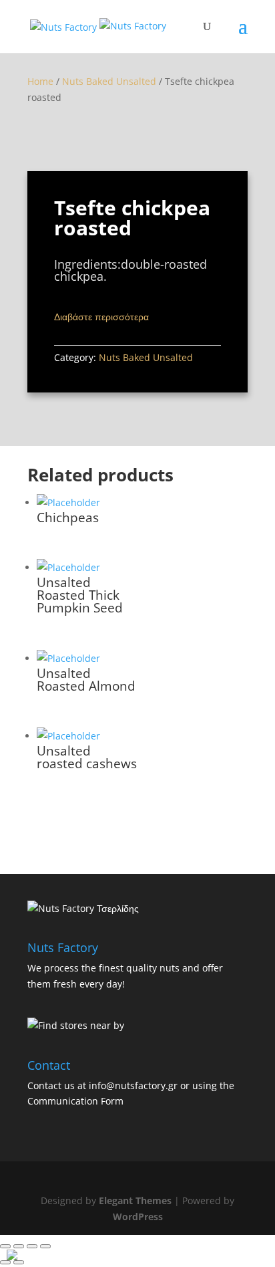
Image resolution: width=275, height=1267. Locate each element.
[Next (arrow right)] (18, 1262)
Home (40, 81)
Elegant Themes (135, 1200)
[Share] (18, 1246)
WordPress (138, 1216)
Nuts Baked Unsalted (109, 81)
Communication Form (75, 1101)
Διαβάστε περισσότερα (101, 316)
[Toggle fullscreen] (32, 1246)
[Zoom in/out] (45, 1246)
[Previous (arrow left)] (5, 1262)
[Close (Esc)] (5, 1246)
